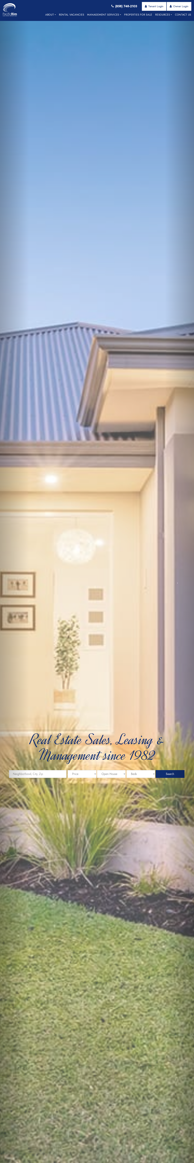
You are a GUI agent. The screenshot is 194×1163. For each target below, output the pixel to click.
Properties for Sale (138, 14)
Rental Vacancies (71, 14)
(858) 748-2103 (126, 6)
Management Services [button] (103, 14)
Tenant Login (155, 6)
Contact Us (183, 14)
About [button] (49, 14)
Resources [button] (162, 14)
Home (38, 14)
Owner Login (180, 6)
